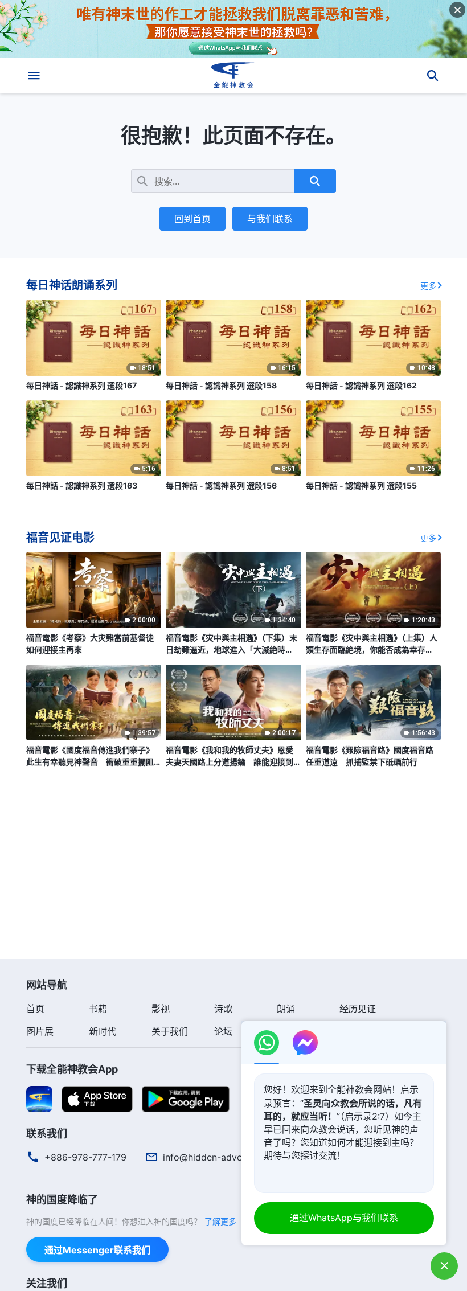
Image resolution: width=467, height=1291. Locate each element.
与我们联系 (270, 218)
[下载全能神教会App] (39, 1098)
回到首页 (192, 218)
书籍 (98, 1008)
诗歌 (223, 1008)
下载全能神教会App (72, 1069)
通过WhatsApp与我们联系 (344, 1217)
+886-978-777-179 (85, 1157)
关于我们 (169, 1031)
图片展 (40, 1031)
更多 (428, 285)
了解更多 (220, 1221)
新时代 (102, 1031)
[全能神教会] (233, 75)
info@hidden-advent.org (215, 1157)
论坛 (223, 1031)
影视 (160, 1008)
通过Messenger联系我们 (97, 1250)
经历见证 (357, 1008)
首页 (35, 1008)
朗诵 (286, 1008)
